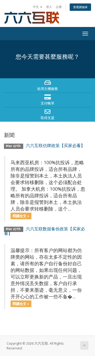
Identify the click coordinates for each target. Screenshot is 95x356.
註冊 (59, 7)
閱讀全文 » (21, 215)
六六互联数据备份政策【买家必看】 (44, 231)
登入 (49, 7)
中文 (36, 7)
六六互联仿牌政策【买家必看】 (55, 145)
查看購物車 (80, 7)
